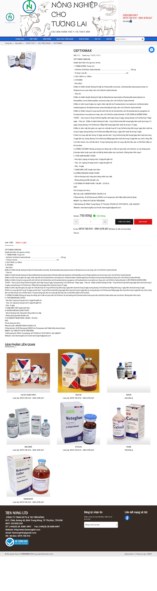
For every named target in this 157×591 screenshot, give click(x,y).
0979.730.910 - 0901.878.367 (93, 228)
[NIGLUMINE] (28, 423)
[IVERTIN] (128, 371)
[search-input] (130, 39)
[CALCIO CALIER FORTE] (28, 371)
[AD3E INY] (78, 371)
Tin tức (97, 39)
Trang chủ (19, 39)
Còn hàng (101, 216)
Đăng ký (117, 525)
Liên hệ (109, 39)
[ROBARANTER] (28, 475)
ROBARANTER (28, 499)
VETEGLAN (78, 446)
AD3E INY (78, 395)
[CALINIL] (128, 423)
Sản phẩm (47, 39)
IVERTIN (128, 395)
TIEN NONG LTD (27, 554)
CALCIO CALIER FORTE (28, 395)
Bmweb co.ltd (48, 554)
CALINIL (128, 446)
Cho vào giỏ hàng (28, 398)
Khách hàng (84, 39)
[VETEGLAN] (78, 423)
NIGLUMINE (28, 446)
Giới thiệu (33, 39)
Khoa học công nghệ (65, 39)
